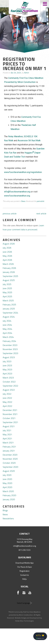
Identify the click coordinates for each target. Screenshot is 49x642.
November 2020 (10, 458)
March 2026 (8, 264)
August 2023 (9, 357)
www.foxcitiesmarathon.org (17, 195)
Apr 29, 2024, (16, 72)
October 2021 (9, 418)
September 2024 (10, 312)
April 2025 (7, 296)
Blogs (5, 510)
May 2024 (7, 329)
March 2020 (8, 491)
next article (41, 213)
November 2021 (10, 414)
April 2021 (7, 438)
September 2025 (10, 276)
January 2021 (9, 450)
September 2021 (10, 422)
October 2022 (9, 381)
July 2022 (7, 393)
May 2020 (7, 483)
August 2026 (9, 243)
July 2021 (7, 430)
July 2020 (7, 475)
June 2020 (7, 479)
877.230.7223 (24, 550)
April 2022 (7, 406)
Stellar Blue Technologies (24, 621)
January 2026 (9, 272)
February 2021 (9, 446)
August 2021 (9, 426)
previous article (9, 213)
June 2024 (7, 324)
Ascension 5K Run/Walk (29, 140)
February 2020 (9, 495)
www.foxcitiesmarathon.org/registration (23, 172)
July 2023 (7, 361)
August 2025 (9, 280)
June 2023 (7, 365)
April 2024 (7, 333)
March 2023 (8, 377)
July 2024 (7, 320)
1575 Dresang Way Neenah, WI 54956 (24, 540)
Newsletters (8, 518)
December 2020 (10, 454)
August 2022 (9, 389)
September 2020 (10, 467)
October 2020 (9, 462)
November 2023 (10, 349)
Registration (25, 570)
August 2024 (9, 316)
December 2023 (10, 345)
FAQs (24, 579)
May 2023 (7, 369)
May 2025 (7, 292)
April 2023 (7, 373)
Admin (26, 72)
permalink (40, 201)
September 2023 (10, 353)
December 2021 (10, 410)
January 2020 (9, 499)
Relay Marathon (15, 136)
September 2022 (10, 385)
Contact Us (24, 575)
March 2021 (8, 442)
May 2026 (7, 255)
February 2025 (9, 304)
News (23, 201)
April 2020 (7, 487)
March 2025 (8, 300)
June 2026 (7, 251)
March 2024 (8, 337)
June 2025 (7, 288)
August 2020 (9, 471)
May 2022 (7, 402)
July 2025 (7, 284)
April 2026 (7, 260)
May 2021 (7, 434)
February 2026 (9, 268)
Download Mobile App (25, 562)
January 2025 (9, 308)
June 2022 (7, 398)
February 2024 (9, 341)
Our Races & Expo (24, 566)
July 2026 (7, 247)
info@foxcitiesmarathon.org (24, 545)
